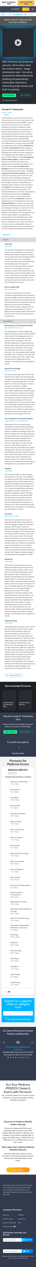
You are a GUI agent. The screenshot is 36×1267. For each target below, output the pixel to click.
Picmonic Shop (8, 1219)
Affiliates (21, 1215)
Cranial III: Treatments (31, 14)
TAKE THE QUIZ (25, 95)
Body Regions (26, 14)
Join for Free (18, 1170)
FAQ (19, 1223)
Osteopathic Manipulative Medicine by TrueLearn (18, 14)
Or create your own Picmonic (19, 1019)
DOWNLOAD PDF (11, 100)
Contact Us (21, 1219)
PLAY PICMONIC (9, 95)
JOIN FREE (26, 9)
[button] (18, 1111)
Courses (10, 14)
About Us (6, 1215)
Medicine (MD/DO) (4, 14)
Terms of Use (16, 1258)
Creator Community (9, 1223)
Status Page (24, 1258)
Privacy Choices (8, 1226)
